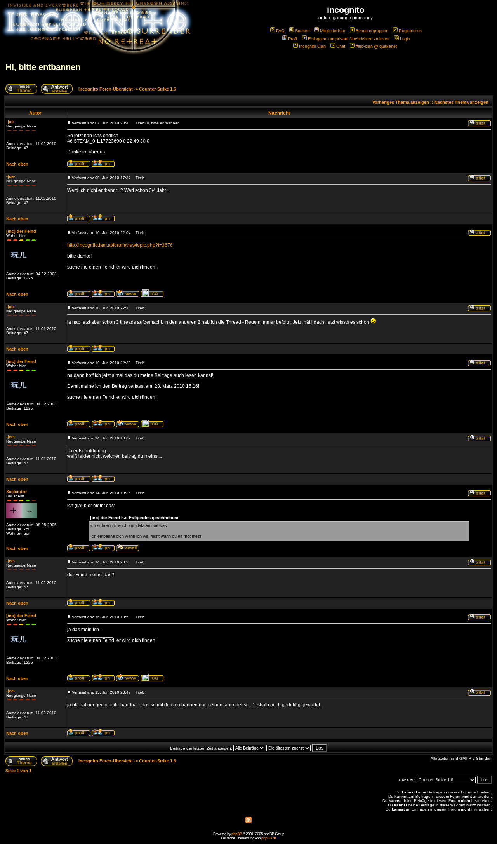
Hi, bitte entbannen (42, 67)
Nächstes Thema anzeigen (461, 102)
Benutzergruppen (372, 30)
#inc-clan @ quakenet (376, 46)
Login (405, 39)
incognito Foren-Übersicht (105, 89)
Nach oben (17, 164)
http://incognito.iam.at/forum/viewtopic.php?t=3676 (120, 245)
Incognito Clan (312, 46)
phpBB (236, 834)
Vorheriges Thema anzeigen (400, 102)
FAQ (280, 30)
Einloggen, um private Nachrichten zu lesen (348, 39)
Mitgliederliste (332, 30)
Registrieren (410, 30)
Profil (292, 39)
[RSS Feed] (248, 822)
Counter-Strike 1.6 (157, 89)
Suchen (302, 30)
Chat (340, 46)
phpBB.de (268, 838)
